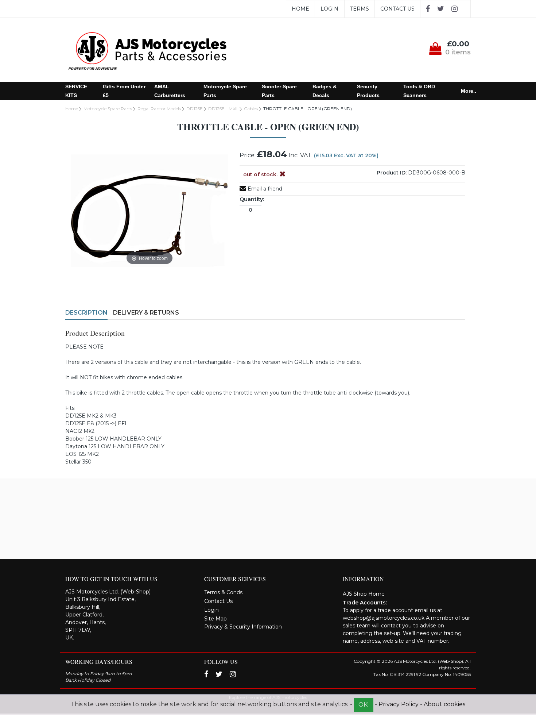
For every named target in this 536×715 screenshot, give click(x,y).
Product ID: (392, 172)
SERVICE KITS (76, 91)
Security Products (368, 91)
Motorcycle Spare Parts (225, 91)
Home (300, 8)
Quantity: (252, 199)
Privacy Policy (398, 704)
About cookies (444, 704)
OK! (363, 704)
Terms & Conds (223, 592)
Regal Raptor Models (159, 108)
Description (86, 312)
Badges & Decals (324, 91)
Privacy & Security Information (243, 626)
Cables (251, 108)
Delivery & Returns (146, 312)
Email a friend (264, 188)
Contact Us (397, 8)
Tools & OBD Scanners (419, 91)
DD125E (194, 108)
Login (329, 8)
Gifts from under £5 (124, 91)
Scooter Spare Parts (279, 91)
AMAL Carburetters (169, 91)
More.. (468, 91)
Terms (359, 8)
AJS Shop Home (364, 594)
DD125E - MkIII (223, 108)
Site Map (215, 618)
